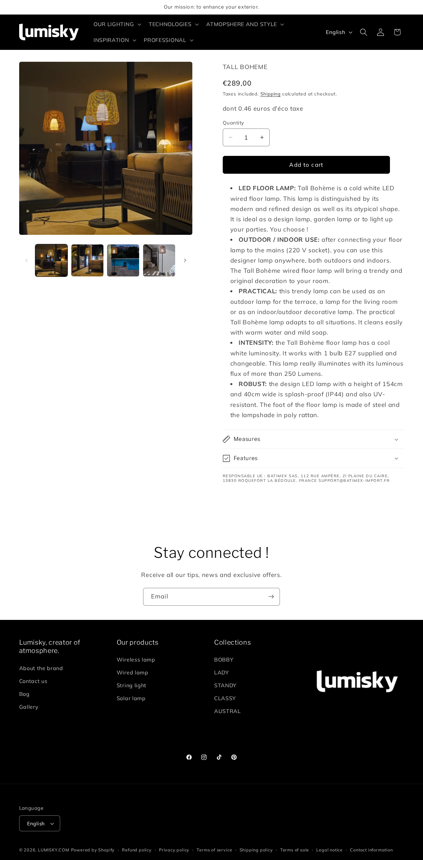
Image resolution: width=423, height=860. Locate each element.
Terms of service (214, 849)
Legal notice (329, 849)
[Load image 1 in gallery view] (51, 260)
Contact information (371, 849)
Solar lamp (131, 698)
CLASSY (225, 698)
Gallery (29, 706)
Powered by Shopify (93, 849)
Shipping (270, 93)
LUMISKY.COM (53, 849)
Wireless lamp (136, 660)
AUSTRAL (227, 711)
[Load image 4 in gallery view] (159, 260)
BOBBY (223, 660)
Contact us (33, 681)
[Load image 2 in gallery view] (87, 260)
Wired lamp (132, 672)
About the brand (41, 668)
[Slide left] (26, 260)
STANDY (225, 685)
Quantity (233, 123)
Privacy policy (174, 849)
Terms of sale (294, 849)
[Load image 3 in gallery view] (123, 260)
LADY (221, 672)
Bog (24, 694)
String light (131, 685)
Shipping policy (256, 849)
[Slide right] (185, 260)
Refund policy (136, 849)
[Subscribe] (271, 597)
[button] (116, 24)
